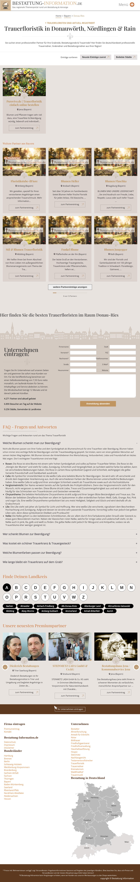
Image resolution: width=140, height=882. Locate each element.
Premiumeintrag (11, 728)
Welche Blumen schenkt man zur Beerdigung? (32, 443)
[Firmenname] (83, 347)
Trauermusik (77, 774)
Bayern (67, 15)
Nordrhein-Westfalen (14, 793)
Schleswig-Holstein (13, 764)
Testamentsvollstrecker (82, 760)
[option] (24, 665)
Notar (73, 737)
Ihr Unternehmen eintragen (70, 709)
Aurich (110, 611)
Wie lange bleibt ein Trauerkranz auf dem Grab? (33, 562)
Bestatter (75, 728)
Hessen (7, 798)
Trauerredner (77, 766)
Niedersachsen (11, 796)
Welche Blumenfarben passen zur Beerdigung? (32, 553)
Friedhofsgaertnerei (80, 743)
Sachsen (8, 775)
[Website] (123, 370)
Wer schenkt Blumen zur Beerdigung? (26, 534)
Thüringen (9, 778)
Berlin (7, 761)
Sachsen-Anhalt (11, 773)
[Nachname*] (83, 358)
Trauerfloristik (77, 763)
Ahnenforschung (78, 731)
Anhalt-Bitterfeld (92, 611)
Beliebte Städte (124, 57)
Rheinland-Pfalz (11, 790)
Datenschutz (10, 742)
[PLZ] (123, 353)
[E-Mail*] (123, 364)
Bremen (8, 758)
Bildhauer (75, 740)
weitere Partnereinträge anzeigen (70, 287)
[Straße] (83, 364)
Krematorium (77, 769)
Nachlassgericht (78, 757)
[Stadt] (123, 347)
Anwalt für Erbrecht (80, 734)
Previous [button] (4, 667)
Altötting (10, 611)
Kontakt (7, 731)
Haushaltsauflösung (80, 749)
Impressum (9, 744)
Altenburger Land (92, 606)
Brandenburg (10, 770)
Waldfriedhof (77, 772)
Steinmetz (75, 754)
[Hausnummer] (83, 370)
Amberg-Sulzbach (50, 611)
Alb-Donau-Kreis (69, 606)
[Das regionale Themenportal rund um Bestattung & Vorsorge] (5, 5)
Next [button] (135, 667)
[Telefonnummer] (123, 358)
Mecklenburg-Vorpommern (17, 767)
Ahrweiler (25, 606)
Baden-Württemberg (13, 784)
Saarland (8, 787)
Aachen (9, 606)
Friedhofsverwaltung (80, 746)
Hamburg (8, 755)
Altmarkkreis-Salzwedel (119, 606)
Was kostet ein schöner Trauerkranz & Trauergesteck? (37, 543)
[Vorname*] (83, 353)
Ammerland (71, 611)
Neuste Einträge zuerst (94, 57)
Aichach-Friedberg (45, 606)
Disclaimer (9, 747)
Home (58, 15)
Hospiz (74, 751)
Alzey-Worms (28, 611)
